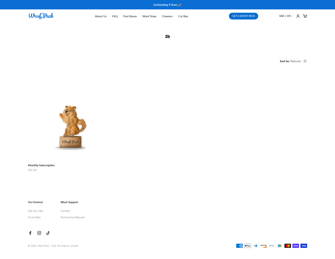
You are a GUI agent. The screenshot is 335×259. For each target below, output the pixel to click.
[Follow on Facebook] (30, 233)
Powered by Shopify (68, 245)
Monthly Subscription (41, 165)
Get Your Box (36, 210)
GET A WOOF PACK (243, 15)
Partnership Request (73, 217)
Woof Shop (149, 16)
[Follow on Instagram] (39, 233)
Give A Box (34, 217)
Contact (65, 210)
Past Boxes (130, 16)
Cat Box (183, 16)
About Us (101, 16)
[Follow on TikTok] (48, 233)
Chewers (167, 16)
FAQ (115, 16)
